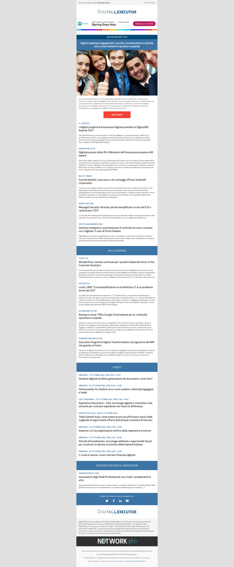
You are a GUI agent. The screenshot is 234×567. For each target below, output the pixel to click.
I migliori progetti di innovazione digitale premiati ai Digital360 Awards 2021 (113, 128)
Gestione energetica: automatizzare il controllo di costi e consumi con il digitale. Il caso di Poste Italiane (115, 229)
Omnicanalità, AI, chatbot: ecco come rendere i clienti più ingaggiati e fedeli (116, 390)
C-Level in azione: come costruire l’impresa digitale (107, 455)
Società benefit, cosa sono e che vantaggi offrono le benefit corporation (112, 181)
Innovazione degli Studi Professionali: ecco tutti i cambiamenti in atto (115, 478)
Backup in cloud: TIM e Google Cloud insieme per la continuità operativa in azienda (113, 316)
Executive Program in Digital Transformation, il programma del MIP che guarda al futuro (117, 343)
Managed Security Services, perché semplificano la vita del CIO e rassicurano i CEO (115, 208)
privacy (109, 558)
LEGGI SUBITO (117, 114)
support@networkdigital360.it (135, 561)
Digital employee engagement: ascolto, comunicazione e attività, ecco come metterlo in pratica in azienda (117, 44)
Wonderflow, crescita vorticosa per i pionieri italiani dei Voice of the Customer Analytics (116, 263)
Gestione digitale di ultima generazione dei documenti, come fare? (115, 378)
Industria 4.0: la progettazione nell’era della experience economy (115, 430)
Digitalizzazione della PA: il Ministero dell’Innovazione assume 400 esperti (116, 154)
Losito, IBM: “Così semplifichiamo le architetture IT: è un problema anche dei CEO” (116, 288)
